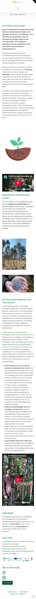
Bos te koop (18, 594)
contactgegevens (25, 551)
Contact (12, 592)
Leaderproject (7, 223)
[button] (18, 8)
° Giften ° (23, 592)
